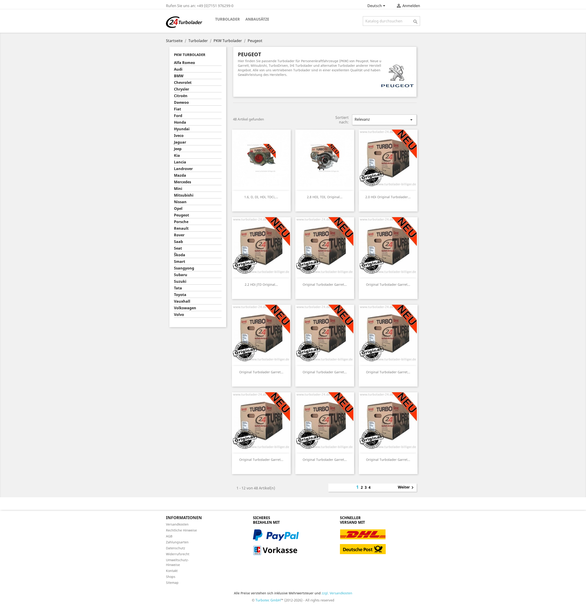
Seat (178, 248)
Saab (178, 241)
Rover (179, 235)
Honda (180, 122)
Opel (178, 208)
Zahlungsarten (177, 542)
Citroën (180, 95)
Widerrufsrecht (177, 554)
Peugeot (181, 215)
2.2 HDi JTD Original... (261, 284)
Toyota (180, 294)
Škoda (179, 255)
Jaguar (180, 142)
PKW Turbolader (189, 54)
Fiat (177, 109)
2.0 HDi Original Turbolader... (388, 197)
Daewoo (181, 102)
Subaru (180, 274)
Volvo (179, 314)
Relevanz (384, 120)
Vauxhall (182, 301)
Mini (178, 188)
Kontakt (172, 571)
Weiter (406, 487)
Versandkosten (177, 524)
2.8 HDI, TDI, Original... (324, 197)
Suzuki (180, 281)
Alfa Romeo (184, 62)
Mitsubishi (183, 195)
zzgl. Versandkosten (337, 593)
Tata (178, 288)
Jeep (178, 149)
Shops (170, 576)
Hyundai (182, 129)
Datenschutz (175, 548)
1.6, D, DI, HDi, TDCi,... (261, 197)
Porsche (181, 221)
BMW (178, 76)
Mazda (180, 175)
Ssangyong (184, 268)
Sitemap (172, 582)
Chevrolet (183, 82)
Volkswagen (185, 308)
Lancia (180, 162)
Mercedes (182, 182)
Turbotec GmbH (268, 600)
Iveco (179, 135)
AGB (169, 536)
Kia (177, 155)
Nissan (180, 202)
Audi (178, 69)
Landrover (183, 168)
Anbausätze (257, 19)
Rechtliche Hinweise (181, 530)
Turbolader (227, 19)
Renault (181, 228)
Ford (178, 115)
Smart (179, 261)
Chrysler (181, 89)
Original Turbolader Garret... (325, 284)
